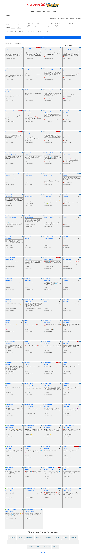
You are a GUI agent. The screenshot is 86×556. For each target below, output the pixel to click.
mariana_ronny (28, 175)
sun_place (65, 343)
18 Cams (38, 546)
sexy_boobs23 (66, 322)
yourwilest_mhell (48, 91)
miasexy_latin (28, 259)
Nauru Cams (31, 546)
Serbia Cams (19, 542)
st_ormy (46, 301)
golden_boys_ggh (48, 70)
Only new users (31, 31)
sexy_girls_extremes (30, 70)
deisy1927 (65, 112)
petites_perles (9, 49)
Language (71, 23)
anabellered (66, 469)
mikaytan (46, 490)
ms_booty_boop (29, 406)
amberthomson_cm (10, 511)
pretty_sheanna (9, 490)
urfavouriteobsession (30, 511)
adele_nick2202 (67, 49)
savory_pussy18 (29, 301)
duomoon (65, 70)
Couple (31, 25)
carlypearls (27, 133)
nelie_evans (27, 469)
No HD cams (20, 31)
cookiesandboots (48, 154)
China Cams (75, 542)
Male (38, 23)
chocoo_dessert (29, 385)
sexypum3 (27, 238)
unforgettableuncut (29, 490)
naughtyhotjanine (29, 217)
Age (6, 22)
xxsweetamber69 (9, 343)
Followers (7, 27)
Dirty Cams (20, 537)
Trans (38, 25)
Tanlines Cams (66, 542)
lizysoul (65, 448)
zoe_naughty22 (67, 490)
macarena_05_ (47, 133)
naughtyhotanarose (49, 217)
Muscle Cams (38, 537)
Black (58, 23)
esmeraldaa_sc (66, 385)
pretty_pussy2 (47, 406)
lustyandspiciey (48, 175)
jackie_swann (28, 91)
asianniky (7, 322)
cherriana (27, 364)
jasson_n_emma (9, 133)
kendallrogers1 (47, 196)
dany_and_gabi (9, 112)
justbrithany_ (8, 364)
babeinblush (28, 112)
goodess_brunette (48, 469)
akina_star (8, 301)
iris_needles (8, 238)
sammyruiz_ (66, 217)
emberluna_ (66, 280)
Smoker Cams (73, 537)
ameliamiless (47, 364)
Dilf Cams (57, 537)
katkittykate (8, 280)
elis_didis (7, 385)
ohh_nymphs (8, 196)
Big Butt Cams (12, 537)
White (51, 23)
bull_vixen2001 (47, 49)
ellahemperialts (47, 427)
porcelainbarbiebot (48, 238)
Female (31, 23)
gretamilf (65, 364)
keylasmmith (8, 469)
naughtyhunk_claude (10, 154)
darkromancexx (29, 196)
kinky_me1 (27, 343)
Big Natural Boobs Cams (37, 542)
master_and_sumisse (10, 217)
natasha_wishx (47, 322)
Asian (51, 25)
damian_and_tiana (48, 259)
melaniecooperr (9, 427)
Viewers (7, 24)
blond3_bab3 (47, 280)
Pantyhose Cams (29, 537)
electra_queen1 (66, 91)
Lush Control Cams (48, 537)
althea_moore (66, 154)
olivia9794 (65, 238)
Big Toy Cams (10, 542)
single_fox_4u (28, 280)
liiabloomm (27, 448)
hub (8, 175)
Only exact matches (43, 31)
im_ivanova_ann (67, 259)
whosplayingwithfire (68, 427)
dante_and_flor (66, 175)
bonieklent (65, 196)
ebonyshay (46, 448)
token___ (27, 322)
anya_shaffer (8, 406)
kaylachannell (66, 406)
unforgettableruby (29, 427)
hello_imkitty (8, 91)
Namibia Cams (57, 542)
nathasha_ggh (47, 112)
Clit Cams (55, 546)
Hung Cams (65, 537)
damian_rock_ (47, 385)
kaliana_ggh (28, 49)
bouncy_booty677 (10, 259)
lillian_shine (66, 301)
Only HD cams (10, 31)
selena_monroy (47, 343)
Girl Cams (27, 542)
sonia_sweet (8, 448)
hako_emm (8, 70)
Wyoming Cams (47, 546)
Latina (58, 25)
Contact (43, 552)
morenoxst (27, 154)
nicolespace (66, 133)
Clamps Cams (48, 542)
